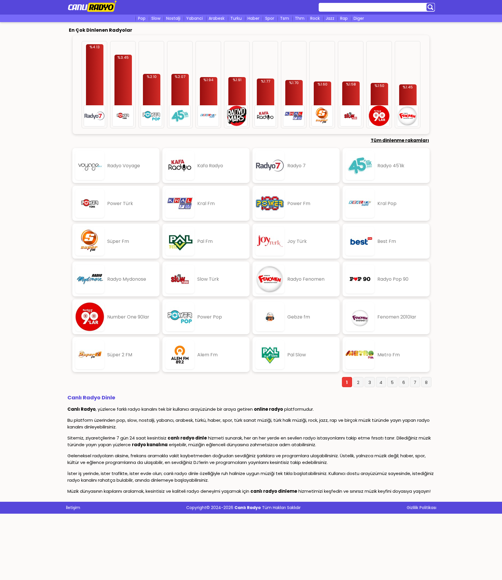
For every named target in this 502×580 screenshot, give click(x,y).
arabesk (217, 18)
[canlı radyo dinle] (92, 12)
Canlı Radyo (247, 507)
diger (359, 18)
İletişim (73, 507)
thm (299, 18)
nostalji (173, 18)
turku (236, 18)
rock (315, 18)
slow (155, 18)
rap (344, 18)
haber (253, 18)
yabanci (194, 18)
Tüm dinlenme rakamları (400, 140)
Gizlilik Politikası (421, 507)
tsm (284, 18)
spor (269, 18)
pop (142, 18)
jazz (330, 18)
